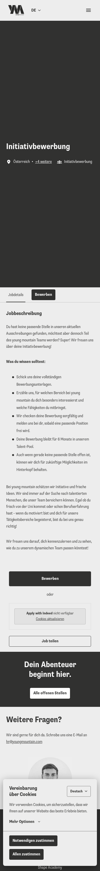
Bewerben (50, 578)
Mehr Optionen (21, 821)
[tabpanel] (50, 478)
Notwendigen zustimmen (33, 840)
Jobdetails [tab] (15, 294)
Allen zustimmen (26, 854)
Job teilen (50, 641)
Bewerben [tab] (43, 294)
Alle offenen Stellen (50, 693)
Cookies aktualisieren (50, 619)
